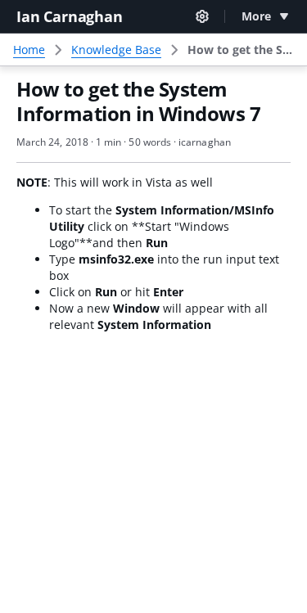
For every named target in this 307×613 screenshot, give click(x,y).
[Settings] (202, 16)
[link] (240, 50)
